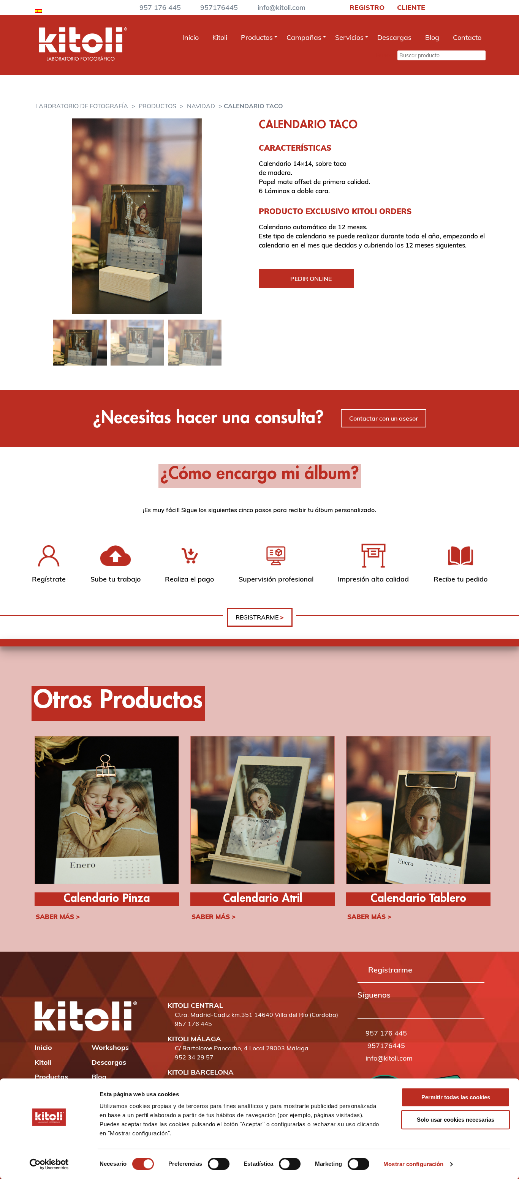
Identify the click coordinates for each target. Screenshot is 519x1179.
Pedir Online (311, 278)
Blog (432, 37)
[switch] (218, 1164)
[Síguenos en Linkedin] (392, 1005)
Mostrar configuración (413, 1164)
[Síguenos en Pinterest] (382, 1005)
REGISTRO (366, 7)
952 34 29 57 (194, 1057)
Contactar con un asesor (383, 418)
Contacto (467, 37)
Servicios (349, 37)
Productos (257, 37)
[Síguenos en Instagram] (371, 1005)
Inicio (190, 37)
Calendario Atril (262, 898)
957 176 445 (160, 7)
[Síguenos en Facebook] (361, 1005)
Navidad (201, 106)
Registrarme (390, 969)
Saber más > (58, 917)
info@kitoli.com (281, 7)
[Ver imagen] (137, 216)
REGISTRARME (260, 617)
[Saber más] (107, 811)
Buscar (386, 55)
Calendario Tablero (418, 898)
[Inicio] (83, 58)
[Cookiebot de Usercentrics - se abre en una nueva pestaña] (49, 1164)
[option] (137, 216)
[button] (361, 1006)
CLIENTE (410, 7)
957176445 (219, 7)
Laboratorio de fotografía (81, 106)
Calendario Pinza (106, 898)
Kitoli (219, 37)
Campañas (303, 37)
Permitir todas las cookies (455, 1097)
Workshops (110, 1047)
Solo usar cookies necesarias (455, 1119)
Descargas (394, 37)
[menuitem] (38, 9)
